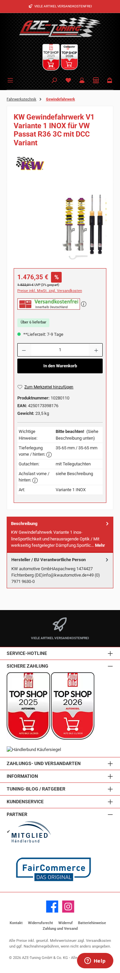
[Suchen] (54, 81)
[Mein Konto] (82, 81)
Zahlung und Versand (60, 928)
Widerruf (65, 923)
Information (22, 776)
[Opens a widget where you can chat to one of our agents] (95, 961)
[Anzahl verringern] (23, 350)
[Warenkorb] (110, 81)
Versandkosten (98, 941)
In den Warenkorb (60, 365)
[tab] (60, 534)
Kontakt (16, 923)
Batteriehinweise (92, 923)
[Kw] (60, 163)
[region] (60, 226)
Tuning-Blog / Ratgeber (36, 789)
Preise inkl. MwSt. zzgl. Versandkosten (49, 291)
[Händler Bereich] (96, 81)
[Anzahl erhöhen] (96, 350)
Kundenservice (25, 802)
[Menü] (11, 80)
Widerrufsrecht (40, 923)
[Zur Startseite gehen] (60, 26)
